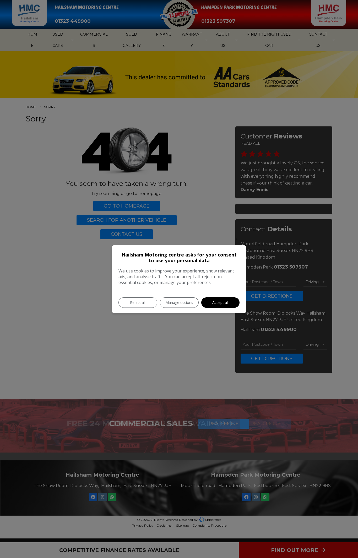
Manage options (179, 302)
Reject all (137, 302)
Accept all (220, 302)
